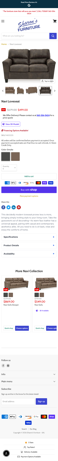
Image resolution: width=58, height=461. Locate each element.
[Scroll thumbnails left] (3, 91)
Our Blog (33, 429)
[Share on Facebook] (3, 207)
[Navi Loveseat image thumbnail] (45, 90)
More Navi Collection (29, 271)
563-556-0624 (43, 115)
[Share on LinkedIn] (14, 207)
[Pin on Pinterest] (19, 207)
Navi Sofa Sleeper (11, 305)
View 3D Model (12, 124)
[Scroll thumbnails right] (54, 91)
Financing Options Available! (15, 130)
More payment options (29, 196)
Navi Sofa (39, 305)
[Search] (53, 36)
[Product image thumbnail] (9, 90)
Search (24, 429)
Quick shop (9, 328)
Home (4, 44)
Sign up (41, 401)
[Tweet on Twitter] (8, 207)
